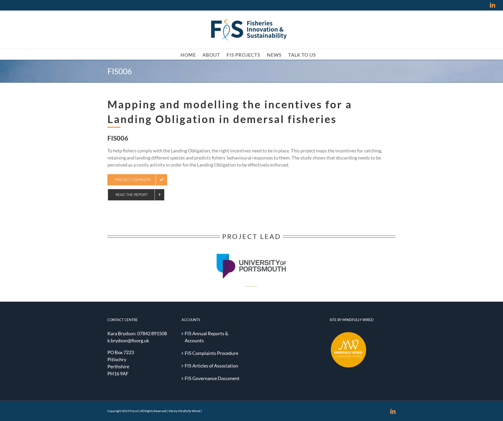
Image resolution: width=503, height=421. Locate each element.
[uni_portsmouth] (251, 249)
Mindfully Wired (189, 411)
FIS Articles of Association (211, 366)
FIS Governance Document (212, 378)
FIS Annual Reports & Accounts (206, 337)
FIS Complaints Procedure (211, 353)
